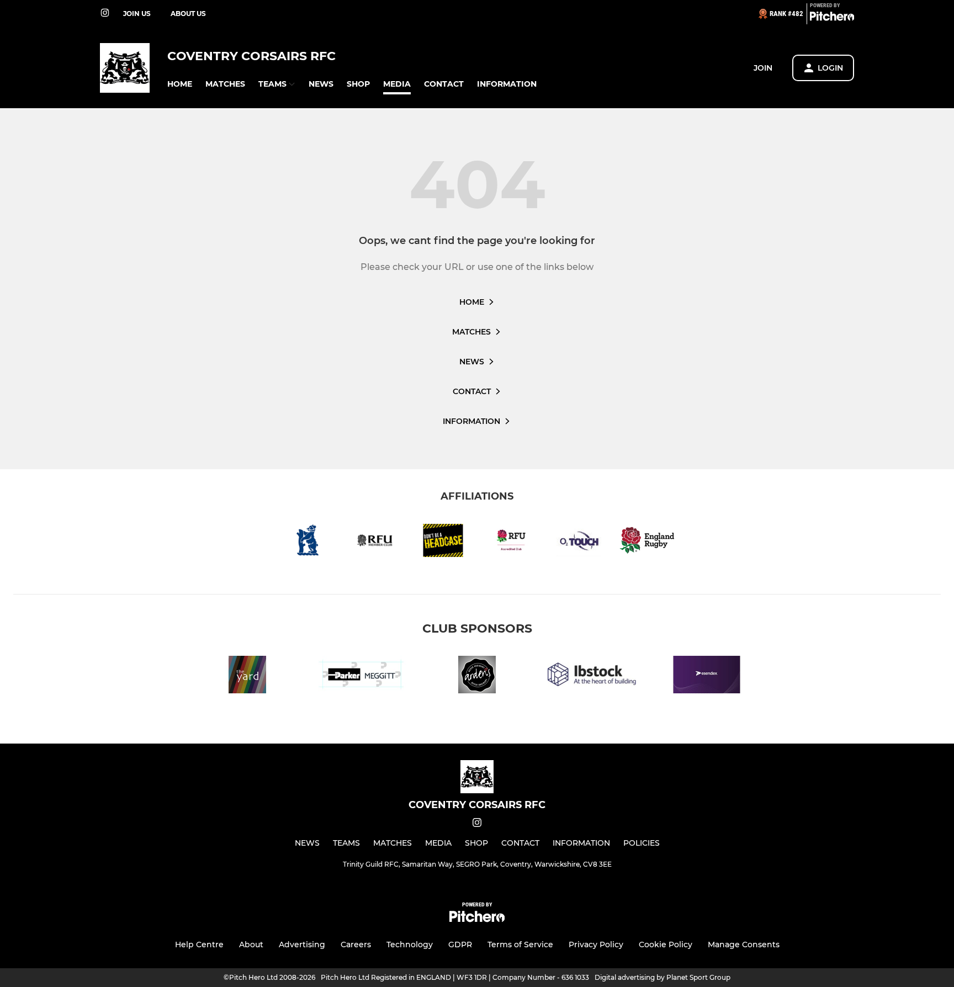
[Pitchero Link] (832, 18)
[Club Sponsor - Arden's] (477, 676)
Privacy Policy (596, 944)
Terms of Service (520, 944)
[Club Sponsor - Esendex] (706, 676)
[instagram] (105, 13)
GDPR (460, 944)
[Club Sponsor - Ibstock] (592, 676)
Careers (356, 944)
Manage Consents (744, 944)
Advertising (302, 944)
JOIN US (137, 13)
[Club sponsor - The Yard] (247, 676)
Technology (409, 944)
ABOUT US (188, 13)
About (251, 944)
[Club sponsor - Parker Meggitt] (362, 676)
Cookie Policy (665, 944)
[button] (180, 84)
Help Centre (199, 944)
